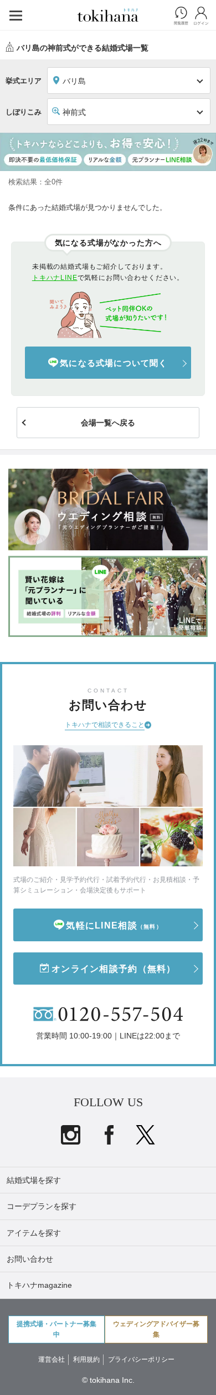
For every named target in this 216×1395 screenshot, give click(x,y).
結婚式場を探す (34, 1180)
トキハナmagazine (39, 1285)
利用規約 (86, 1359)
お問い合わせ (30, 1259)
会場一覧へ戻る (108, 422)
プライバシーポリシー (141, 1359)
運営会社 (51, 1359)
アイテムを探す (34, 1232)
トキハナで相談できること (105, 725)
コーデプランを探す (41, 1206)
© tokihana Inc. (108, 1380)
